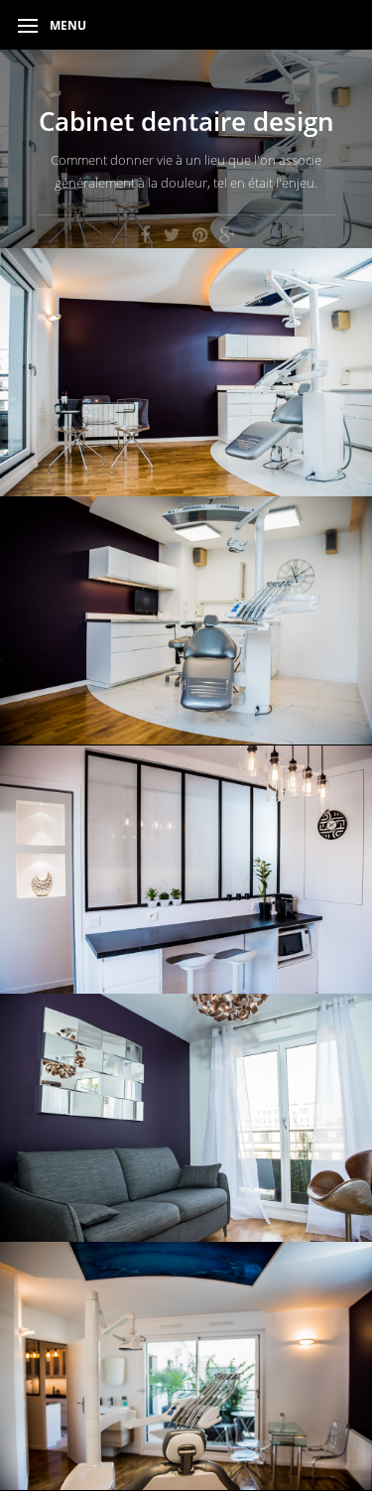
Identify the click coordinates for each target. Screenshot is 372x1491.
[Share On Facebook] (145, 233)
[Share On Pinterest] (200, 233)
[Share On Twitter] (173, 233)
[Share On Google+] (228, 233)
